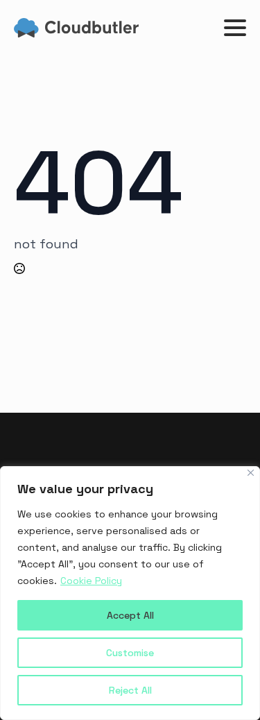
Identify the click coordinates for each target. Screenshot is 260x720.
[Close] (251, 473)
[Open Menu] (235, 28)
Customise (130, 652)
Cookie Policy (91, 580)
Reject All (130, 690)
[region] (130, 593)
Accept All (130, 615)
